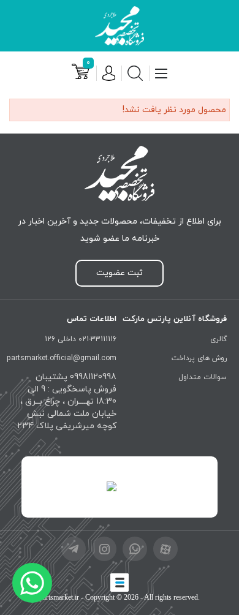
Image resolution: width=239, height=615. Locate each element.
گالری (218, 339)
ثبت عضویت (119, 273)
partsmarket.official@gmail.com (61, 358)
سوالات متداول (202, 377)
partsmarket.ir (59, 597)
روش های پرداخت (199, 358)
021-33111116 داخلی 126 (80, 339)
